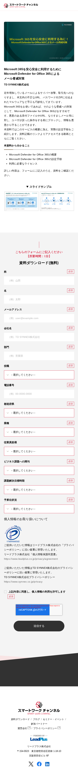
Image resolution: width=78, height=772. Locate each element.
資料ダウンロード (20, 719)
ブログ (36, 719)
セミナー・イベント (53, 719)
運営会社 (23, 728)
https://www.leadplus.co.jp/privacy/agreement (31, 558)
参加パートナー (39, 724)
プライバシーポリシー (45, 728)
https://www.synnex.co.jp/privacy (23, 581)
